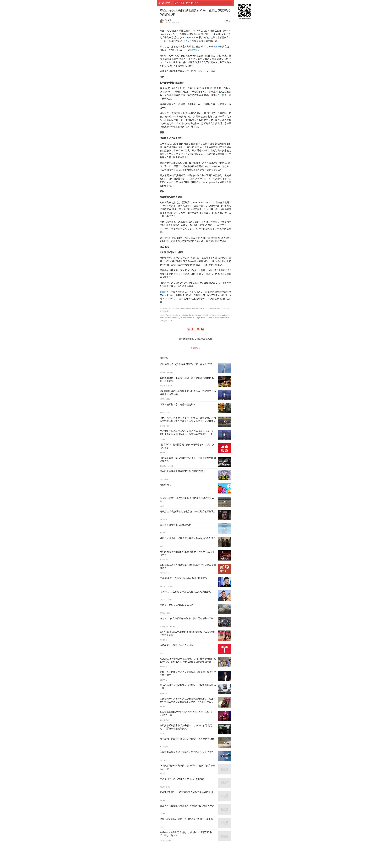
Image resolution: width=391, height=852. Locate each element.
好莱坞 (163, 291)
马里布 (216, 46)
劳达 (185, 40)
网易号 (169, 3)
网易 (161, 3)
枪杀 (224, 95)
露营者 (194, 49)
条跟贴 (195, 348)
